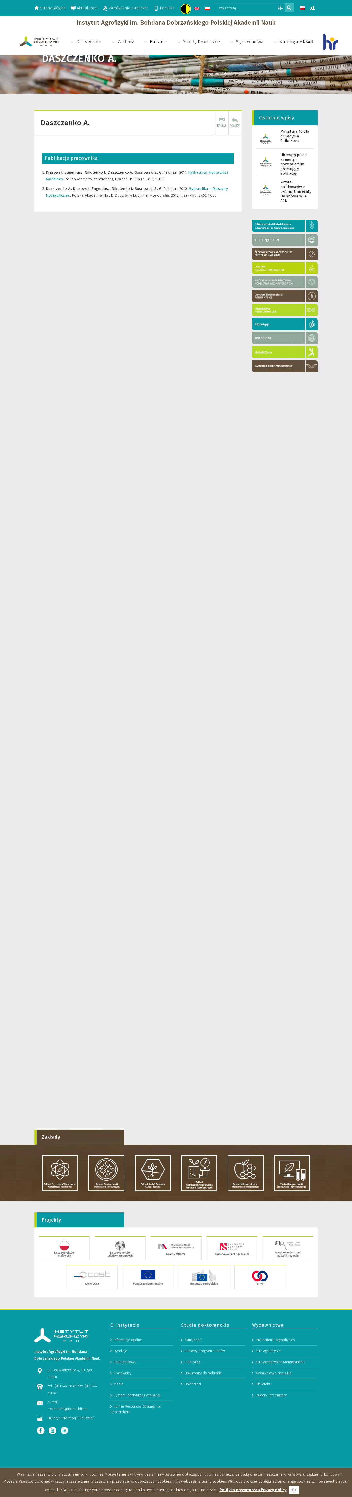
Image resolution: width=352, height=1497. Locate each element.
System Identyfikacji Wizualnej (137, 1395)
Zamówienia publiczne (129, 8)
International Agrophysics (275, 1340)
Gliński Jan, (169, 172)
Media (118, 1384)
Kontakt (167, 8)
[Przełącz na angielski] (197, 9)
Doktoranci (193, 1384)
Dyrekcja (120, 1351)
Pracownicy (122, 1373)
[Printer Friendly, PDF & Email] (221, 123)
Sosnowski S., (147, 172)
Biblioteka (263, 1384)
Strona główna (53, 8)
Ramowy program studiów (205, 1351)
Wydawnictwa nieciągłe (273, 1373)
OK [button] (294, 1490)
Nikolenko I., (96, 172)
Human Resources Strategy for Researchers (135, 1409)
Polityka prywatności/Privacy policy (253, 1489)
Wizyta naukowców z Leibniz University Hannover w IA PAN (295, 191)
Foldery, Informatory (271, 1395)
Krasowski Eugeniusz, (65, 172)
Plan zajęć (192, 1362)
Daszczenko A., (121, 172)
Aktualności (87, 8)
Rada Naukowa (125, 1362)
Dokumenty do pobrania (203, 1373)
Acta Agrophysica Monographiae (280, 1362)
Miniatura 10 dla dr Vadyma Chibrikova (294, 136)
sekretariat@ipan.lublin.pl (68, 1409)
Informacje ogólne (128, 1340)
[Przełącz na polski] (208, 9)
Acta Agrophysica (268, 1351)
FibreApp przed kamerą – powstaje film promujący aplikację (293, 164)
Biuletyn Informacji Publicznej (71, 1418)
